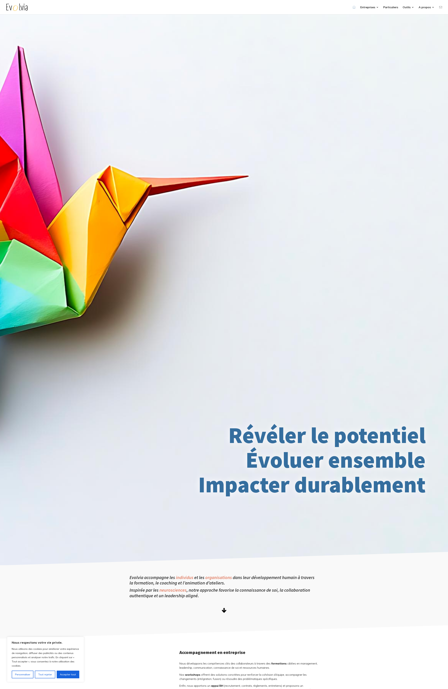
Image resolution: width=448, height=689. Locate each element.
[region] (45, 659)
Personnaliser (22, 674)
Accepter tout (68, 674)
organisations (218, 577)
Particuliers (390, 7)
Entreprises (367, 7)
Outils (407, 7)
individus (184, 577)
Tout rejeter (45, 674)
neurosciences (173, 590)
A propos (425, 7)
